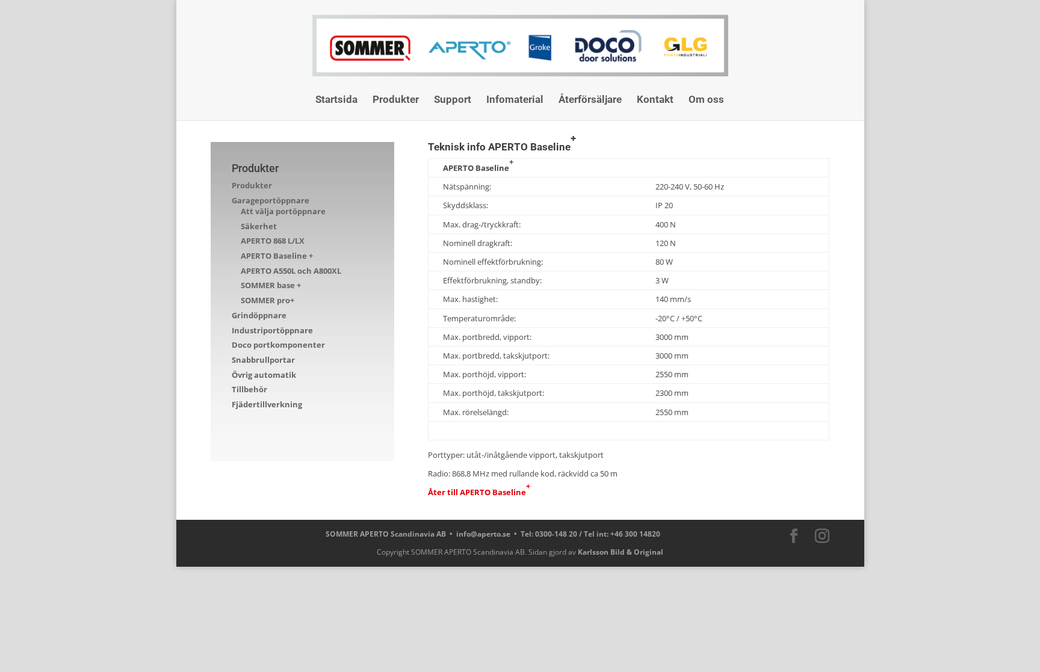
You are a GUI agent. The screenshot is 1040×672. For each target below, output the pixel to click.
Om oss (706, 100)
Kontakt (655, 100)
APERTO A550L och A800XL (291, 270)
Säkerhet (259, 226)
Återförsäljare (590, 100)
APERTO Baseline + (277, 255)
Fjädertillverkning (267, 404)
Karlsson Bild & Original (620, 552)
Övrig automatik (264, 374)
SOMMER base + (271, 285)
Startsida (336, 100)
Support (452, 100)
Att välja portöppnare (283, 211)
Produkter (396, 100)
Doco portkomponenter (278, 344)
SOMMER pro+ (267, 300)
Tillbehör (249, 389)
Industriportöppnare (272, 330)
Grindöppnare (259, 315)
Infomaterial (514, 100)
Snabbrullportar (263, 359)
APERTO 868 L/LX (273, 240)
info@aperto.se (483, 534)
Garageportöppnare (270, 200)
